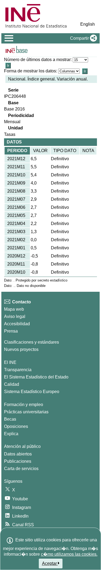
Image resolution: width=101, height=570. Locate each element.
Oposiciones (16, 426)
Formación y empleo (23, 404)
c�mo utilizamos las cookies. (69, 554)
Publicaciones (17, 461)
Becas (10, 419)
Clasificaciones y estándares (31, 342)
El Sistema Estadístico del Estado (36, 377)
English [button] (87, 24)
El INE (10, 362)
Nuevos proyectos (21, 349)
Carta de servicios (21, 468)
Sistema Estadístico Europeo (31, 391)
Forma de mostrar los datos (30, 71)
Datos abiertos (18, 454)
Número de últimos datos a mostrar (37, 59)
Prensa (11, 331)
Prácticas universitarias (26, 412)
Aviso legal (14, 316)
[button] (82, 38)
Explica (11, 433)
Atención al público (22, 446)
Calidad (11, 384)
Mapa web (14, 309)
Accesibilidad (17, 323)
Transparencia (18, 369)
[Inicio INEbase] (16, 50)
